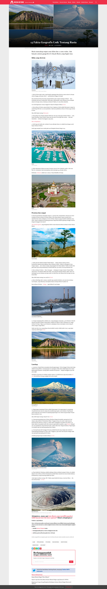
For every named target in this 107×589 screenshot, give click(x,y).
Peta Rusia (48, 542)
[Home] (12, 2)
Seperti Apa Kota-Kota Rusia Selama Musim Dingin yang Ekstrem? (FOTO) (50, 579)
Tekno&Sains (55, 2)
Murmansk (45, 113)
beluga (44, 284)
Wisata (69, 2)
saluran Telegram (41, 528)
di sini (64, 104)
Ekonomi (91, 2)
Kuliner (74, 2)
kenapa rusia (35, 545)
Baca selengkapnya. (36, 121)
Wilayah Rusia (55, 542)
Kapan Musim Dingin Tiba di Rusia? (40, 577)
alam (34, 542)
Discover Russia (63, 2)
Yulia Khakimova (57, 45)
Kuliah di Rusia (84, 2)
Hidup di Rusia (64, 542)
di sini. (51, 277)
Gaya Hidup (42, 545)
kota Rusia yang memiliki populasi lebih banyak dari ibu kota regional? (52, 517)
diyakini (68, 424)
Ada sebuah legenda (36, 224)
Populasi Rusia (40, 542)
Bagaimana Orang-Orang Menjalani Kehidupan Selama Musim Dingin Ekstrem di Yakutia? (51, 583)
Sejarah (78, 2)
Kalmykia (39, 172)
